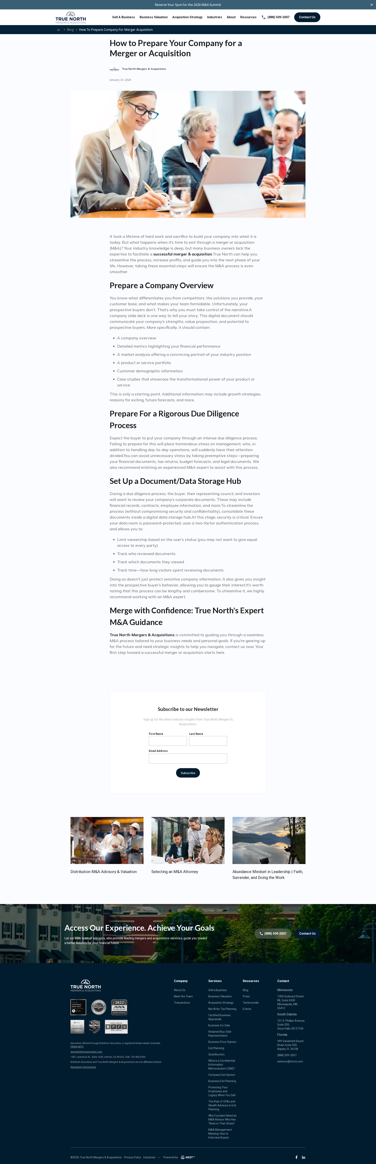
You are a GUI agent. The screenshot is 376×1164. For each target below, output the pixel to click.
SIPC (80, 1046)
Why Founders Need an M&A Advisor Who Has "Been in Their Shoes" (222, 1119)
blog (70, 29)
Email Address (158, 750)
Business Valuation (154, 17)
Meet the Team (183, 996)
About (231, 17)
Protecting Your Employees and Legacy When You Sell (221, 1091)
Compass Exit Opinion (221, 1074)
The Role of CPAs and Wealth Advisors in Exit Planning (222, 1105)
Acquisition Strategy (187, 17)
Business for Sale (219, 1025)
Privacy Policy (132, 1157)
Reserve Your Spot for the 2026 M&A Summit (188, 5)
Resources (248, 17)
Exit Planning (216, 1048)
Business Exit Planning (222, 1081)
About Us (179, 990)
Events (247, 1008)
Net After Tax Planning (222, 1008)
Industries (214, 17)
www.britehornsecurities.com (86, 1051)
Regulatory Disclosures (83, 1067)
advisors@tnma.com (290, 1061)
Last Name (196, 733)
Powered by (170, 1157)
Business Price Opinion (222, 1041)
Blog (245, 990)
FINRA (73, 1046)
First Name (156, 733)
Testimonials (251, 1002)
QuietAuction (216, 1054)
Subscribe (188, 773)
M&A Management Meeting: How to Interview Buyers (220, 1133)
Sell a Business (217, 990)
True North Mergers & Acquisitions (142, 634)
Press (246, 996)
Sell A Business (123, 17)
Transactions (182, 1002)
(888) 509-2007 (278, 17)
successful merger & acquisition (182, 254)
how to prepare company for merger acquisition (116, 29)
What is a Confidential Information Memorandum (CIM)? (221, 1064)
